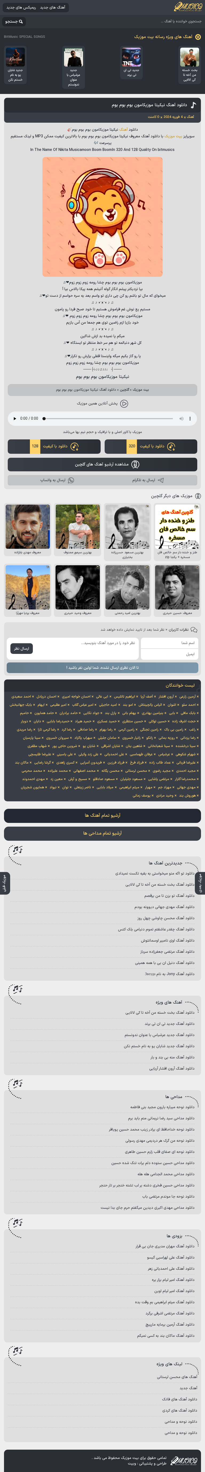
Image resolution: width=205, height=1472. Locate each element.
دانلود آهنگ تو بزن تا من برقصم (169, 896)
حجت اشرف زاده (184, 721)
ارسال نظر (21, 649)
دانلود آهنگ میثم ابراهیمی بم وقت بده (165, 1302)
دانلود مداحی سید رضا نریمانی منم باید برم (161, 1118)
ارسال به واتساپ (52, 480)
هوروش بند (187, 795)
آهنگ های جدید (52, 7)
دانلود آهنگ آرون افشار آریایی (172, 1068)
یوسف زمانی (142, 795)
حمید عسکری (107, 721)
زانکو (149, 738)
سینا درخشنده (186, 746)
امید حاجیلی (108, 705)
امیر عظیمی (58, 705)
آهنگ (123, 130)
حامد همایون (44, 713)
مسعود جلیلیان (131, 779)
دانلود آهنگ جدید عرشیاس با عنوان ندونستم (160, 1035)
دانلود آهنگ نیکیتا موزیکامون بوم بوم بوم (149, 105)
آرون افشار (166, 696)
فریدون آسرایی (91, 762)
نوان (65, 787)
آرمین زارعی (187, 696)
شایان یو (89, 746)
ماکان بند (22, 762)
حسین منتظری (132, 721)
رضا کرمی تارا (47, 729)
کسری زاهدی (65, 762)
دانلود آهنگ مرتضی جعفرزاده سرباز (167, 952)
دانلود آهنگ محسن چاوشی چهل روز (166, 918)
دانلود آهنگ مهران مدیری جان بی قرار (165, 1246)
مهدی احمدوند (33, 779)
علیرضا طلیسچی (39, 754)
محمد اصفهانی (84, 771)
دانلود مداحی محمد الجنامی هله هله (166, 1174)
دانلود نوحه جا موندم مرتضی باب (168, 1196)
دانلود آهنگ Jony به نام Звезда (170, 974)
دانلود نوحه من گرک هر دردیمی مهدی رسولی (160, 1141)
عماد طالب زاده (160, 762)
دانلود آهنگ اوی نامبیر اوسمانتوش (168, 940)
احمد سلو (189, 705)
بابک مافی (188, 713)
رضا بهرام (106, 729)
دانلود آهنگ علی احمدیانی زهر (171, 1269)
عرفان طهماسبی (141, 754)
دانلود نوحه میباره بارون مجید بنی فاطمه (162, 1107)
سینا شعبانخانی (159, 746)
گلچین (124, 390)
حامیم (24, 713)
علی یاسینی (65, 754)
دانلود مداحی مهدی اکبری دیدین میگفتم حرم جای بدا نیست (148, 1208)
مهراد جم (164, 787)
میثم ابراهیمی (129, 787)
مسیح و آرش (77, 779)
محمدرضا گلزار (185, 779)
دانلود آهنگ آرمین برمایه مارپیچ (170, 1324)
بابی (172, 713)
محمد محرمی (32, 771)
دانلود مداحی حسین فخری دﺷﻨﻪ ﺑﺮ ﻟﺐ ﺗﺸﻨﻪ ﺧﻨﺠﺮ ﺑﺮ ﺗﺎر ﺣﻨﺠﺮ (147, 1185)
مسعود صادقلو (104, 779)
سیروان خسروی (57, 738)
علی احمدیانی (114, 754)
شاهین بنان (134, 746)
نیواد (53, 787)
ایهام (41, 705)
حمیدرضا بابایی (58, 721)
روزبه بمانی (167, 738)
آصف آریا (147, 696)
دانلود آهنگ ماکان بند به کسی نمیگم (166, 1336)
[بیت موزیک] (188, 7)
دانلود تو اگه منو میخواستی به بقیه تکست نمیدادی (155, 873)
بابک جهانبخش (21, 705)
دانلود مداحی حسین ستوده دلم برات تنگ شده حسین (153, 1163)
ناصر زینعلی (82, 787)
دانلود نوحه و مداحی (181, 1422)
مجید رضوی (162, 771)
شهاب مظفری (37, 746)
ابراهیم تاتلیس (124, 696)
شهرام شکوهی (186, 754)
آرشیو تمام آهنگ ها (102, 815)
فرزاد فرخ (137, 762)
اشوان (172, 705)
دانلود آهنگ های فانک (179, 1399)
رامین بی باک (173, 729)
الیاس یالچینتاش (150, 705)
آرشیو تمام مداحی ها (102, 833)
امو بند (128, 705)
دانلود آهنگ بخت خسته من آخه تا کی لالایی (160, 885)
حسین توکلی (158, 721)
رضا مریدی (24, 729)
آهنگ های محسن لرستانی (177, 1377)
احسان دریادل (46, 696)
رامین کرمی (127, 729)
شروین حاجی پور (64, 746)
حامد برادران (69, 713)
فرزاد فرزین (116, 762)
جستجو (11, 22)
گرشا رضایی (42, 762)
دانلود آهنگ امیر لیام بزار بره (173, 1280)
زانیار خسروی (131, 738)
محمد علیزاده (58, 771)
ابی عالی (102, 696)
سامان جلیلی (107, 738)
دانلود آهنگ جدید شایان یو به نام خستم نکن (159, 1046)
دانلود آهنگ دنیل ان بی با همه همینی (165, 963)
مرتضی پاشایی (158, 779)
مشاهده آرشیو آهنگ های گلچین (102, 464)
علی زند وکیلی (88, 754)
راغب (192, 729)
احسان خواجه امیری (76, 696)
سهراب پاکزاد (83, 738)
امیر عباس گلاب (82, 705)
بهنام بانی (129, 713)
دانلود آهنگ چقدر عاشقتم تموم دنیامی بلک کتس (156, 929)
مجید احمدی (186, 771)
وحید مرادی (165, 795)
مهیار (148, 787)
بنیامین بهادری (152, 713)
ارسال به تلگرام (143, 480)
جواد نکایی (91, 713)
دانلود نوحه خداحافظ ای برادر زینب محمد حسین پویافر (152, 1129)
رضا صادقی (86, 729)
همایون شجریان (32, 787)
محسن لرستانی (136, 771)
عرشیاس (164, 754)
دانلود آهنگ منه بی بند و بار (173, 1057)
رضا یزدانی (188, 738)
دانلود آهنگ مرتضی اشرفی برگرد (170, 1313)
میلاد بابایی (105, 787)
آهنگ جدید (188, 1388)
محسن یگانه (110, 771)
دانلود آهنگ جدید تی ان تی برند (170, 1024)
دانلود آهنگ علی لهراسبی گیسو (171, 1257)
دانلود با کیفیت (146, 446)
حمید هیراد (83, 721)
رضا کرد (67, 729)
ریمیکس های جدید (21, 7)
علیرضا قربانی (186, 762)
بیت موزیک (173, 136)
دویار (24, 721)
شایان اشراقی (110, 746)
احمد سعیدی (21, 696)
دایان (37, 721)
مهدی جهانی (186, 787)
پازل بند (110, 713)
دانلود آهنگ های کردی (179, 1410)
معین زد (56, 779)
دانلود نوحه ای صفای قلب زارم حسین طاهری (160, 1152)
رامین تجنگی (149, 729)
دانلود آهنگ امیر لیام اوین (174, 1291)
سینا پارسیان (32, 738)
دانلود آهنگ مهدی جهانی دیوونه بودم (165, 907)
